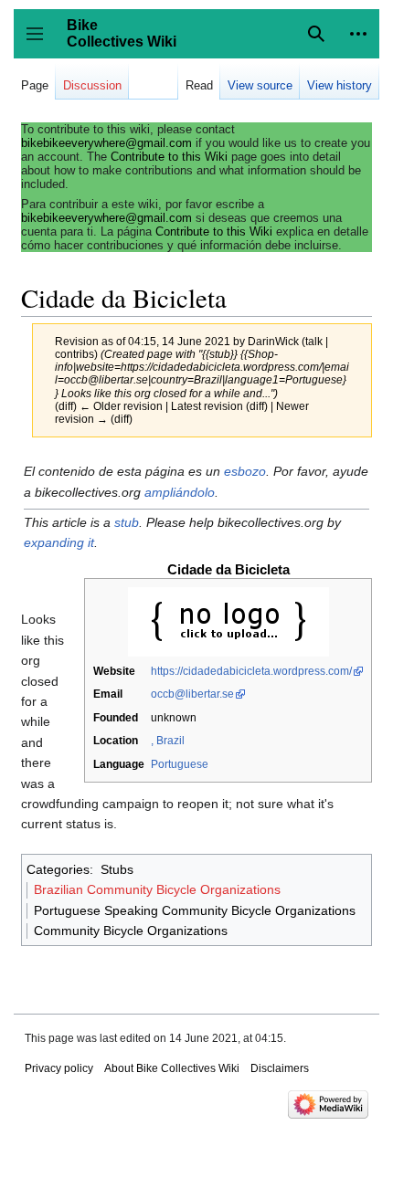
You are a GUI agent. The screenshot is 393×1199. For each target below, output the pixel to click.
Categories (58, 869)
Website (114, 671)
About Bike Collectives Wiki (171, 1068)
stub (126, 522)
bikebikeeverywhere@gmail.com (106, 143)
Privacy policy (59, 1068)
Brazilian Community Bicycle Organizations (157, 889)
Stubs (117, 869)
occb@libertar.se (192, 694)
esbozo (245, 471)
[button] (358, 34)
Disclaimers (279, 1068)
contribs (74, 354)
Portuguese (179, 764)
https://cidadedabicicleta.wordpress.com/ (251, 671)
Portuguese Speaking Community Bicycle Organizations (195, 910)
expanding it (59, 542)
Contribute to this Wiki (169, 156)
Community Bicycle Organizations (131, 930)
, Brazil (168, 740)
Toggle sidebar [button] (41, 42)
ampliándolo (179, 492)
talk (314, 341)
